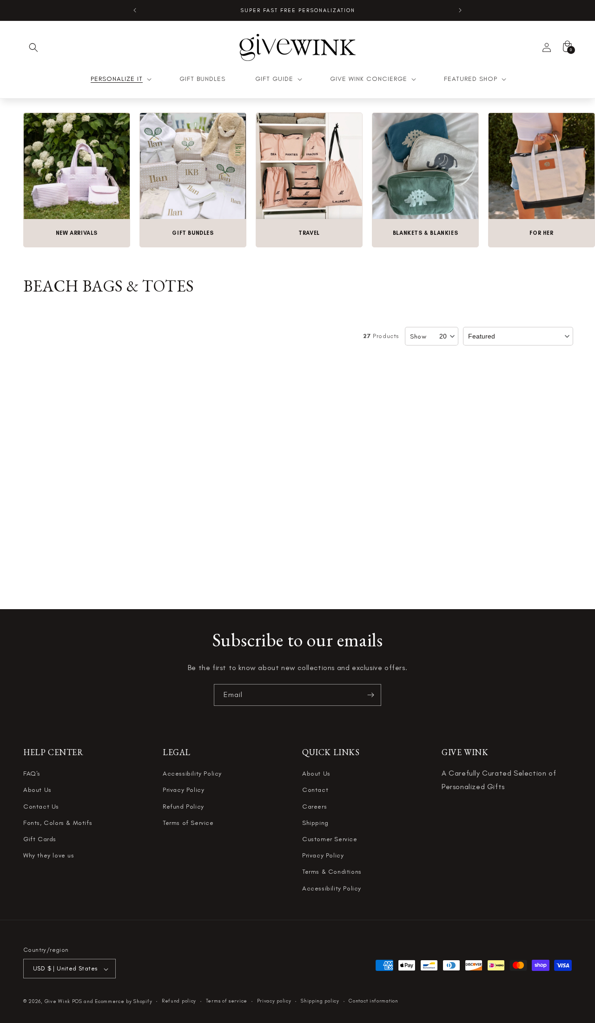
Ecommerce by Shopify (123, 1002)
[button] (33, 47)
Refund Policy (183, 806)
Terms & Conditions (332, 872)
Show (418, 336)
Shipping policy (320, 1001)
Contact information (373, 1001)
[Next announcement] (460, 10)
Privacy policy (274, 1001)
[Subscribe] (370, 695)
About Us (37, 790)
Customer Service (329, 839)
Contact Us (41, 806)
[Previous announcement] (135, 10)
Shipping (315, 823)
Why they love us (48, 856)
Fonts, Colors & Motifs (57, 823)
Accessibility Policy (192, 774)
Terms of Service (188, 823)
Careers (314, 806)
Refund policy (179, 1001)
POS (77, 1002)
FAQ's (31, 774)
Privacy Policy (183, 790)
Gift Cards (39, 839)
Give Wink (57, 1002)
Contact (315, 790)
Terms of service (226, 1001)
